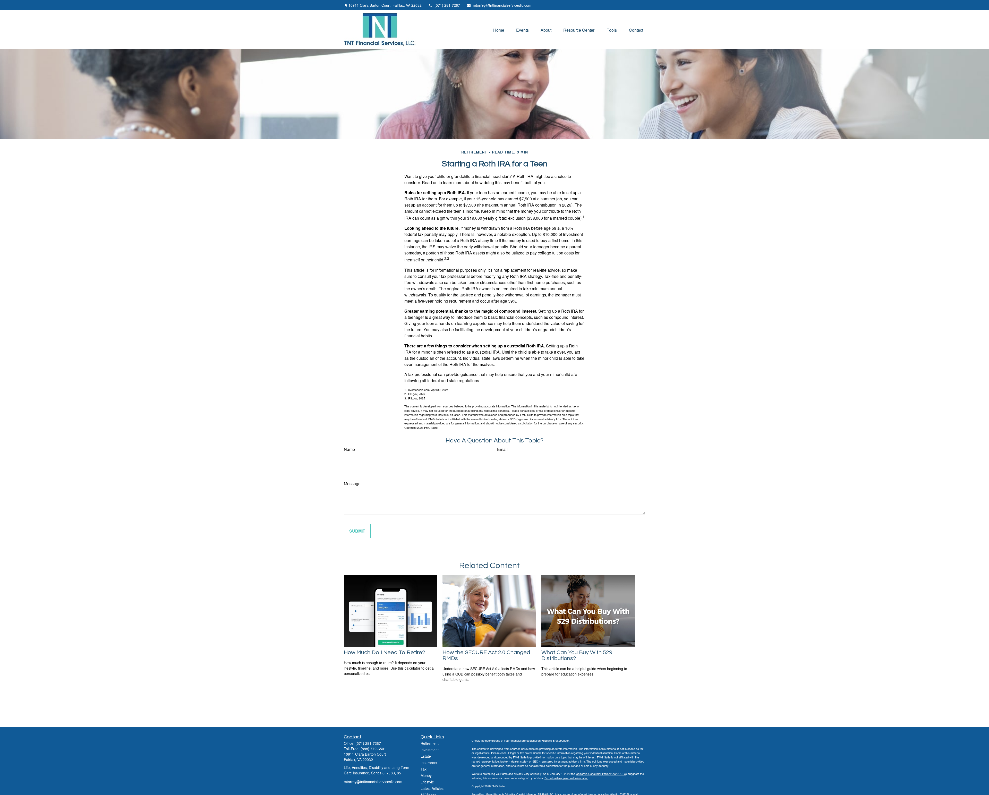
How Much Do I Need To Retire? (384, 652)
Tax (424, 769)
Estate (426, 756)
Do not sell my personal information (566, 778)
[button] (498, 29)
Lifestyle (427, 781)
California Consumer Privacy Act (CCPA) (601, 774)
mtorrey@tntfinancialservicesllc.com (502, 5)
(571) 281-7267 (447, 5)
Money (426, 775)
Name (349, 449)
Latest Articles (432, 788)
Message (352, 483)
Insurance (429, 762)
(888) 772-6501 (373, 748)
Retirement (430, 743)
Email (502, 449)
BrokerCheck (561, 740)
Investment (430, 749)
